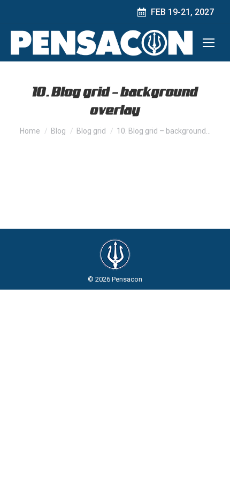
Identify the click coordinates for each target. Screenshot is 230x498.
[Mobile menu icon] (208, 42)
